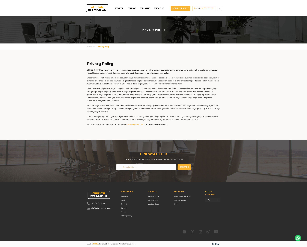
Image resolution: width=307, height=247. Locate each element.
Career (123, 208)
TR (219, 8)
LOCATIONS (131, 8)
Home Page (91, 46)
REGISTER (184, 167)
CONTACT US (159, 8)
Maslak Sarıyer (180, 200)
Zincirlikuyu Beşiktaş (182, 196)
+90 (204, 8)
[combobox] (212, 200)
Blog (123, 200)
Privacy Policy (126, 215)
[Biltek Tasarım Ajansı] (216, 244)
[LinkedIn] (200, 232)
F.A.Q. (123, 211)
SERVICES (119, 8)
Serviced (111, 244)
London (177, 204)
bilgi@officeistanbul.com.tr (101, 208)
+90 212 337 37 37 (98, 203)
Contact (124, 204)
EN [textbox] (209, 200)
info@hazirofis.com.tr (135, 124)
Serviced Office (153, 196)
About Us (124, 196)
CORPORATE (145, 8)
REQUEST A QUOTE (180, 8)
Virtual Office (153, 200)
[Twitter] (192, 232)
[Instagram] (208, 232)
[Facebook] (184, 232)
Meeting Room (153, 204)
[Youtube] (216, 232)
